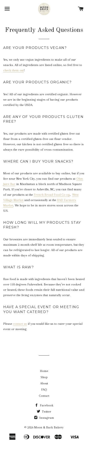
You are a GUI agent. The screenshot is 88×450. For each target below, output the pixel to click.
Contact (44, 396)
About (44, 383)
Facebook (46, 405)
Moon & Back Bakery (49, 427)
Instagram (46, 418)
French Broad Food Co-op (52, 195)
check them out (13, 70)
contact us (20, 324)
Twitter (46, 411)
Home (44, 371)
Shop (44, 377)
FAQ (44, 389)
